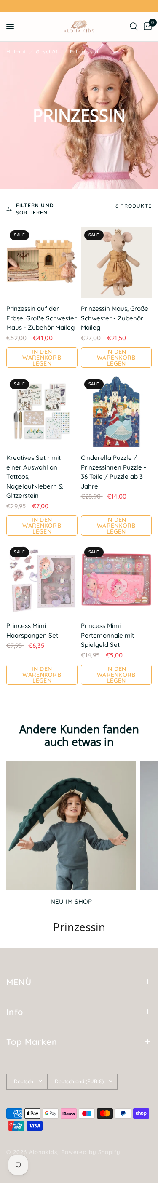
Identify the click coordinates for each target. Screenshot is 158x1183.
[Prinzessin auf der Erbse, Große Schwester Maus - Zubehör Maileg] (42, 262)
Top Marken (31, 1041)
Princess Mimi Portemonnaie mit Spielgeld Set (107, 635)
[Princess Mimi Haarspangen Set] (42, 579)
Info (14, 1012)
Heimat (16, 51)
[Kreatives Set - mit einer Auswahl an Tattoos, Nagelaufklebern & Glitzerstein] (42, 411)
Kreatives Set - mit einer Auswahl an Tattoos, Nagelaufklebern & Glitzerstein (34, 476)
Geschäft (48, 51)
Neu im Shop (71, 901)
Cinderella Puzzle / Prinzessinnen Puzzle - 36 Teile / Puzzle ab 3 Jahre (113, 472)
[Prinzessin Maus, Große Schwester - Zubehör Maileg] (116, 262)
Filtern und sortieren (35, 209)
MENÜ (19, 982)
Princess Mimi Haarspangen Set (32, 630)
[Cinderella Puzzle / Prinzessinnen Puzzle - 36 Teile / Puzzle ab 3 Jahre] (116, 411)
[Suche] (134, 26)
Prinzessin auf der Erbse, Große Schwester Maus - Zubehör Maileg (41, 317)
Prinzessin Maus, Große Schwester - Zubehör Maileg (114, 317)
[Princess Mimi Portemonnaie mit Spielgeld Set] (116, 579)
